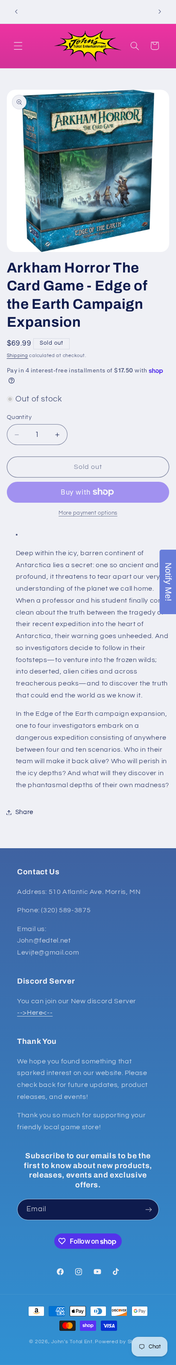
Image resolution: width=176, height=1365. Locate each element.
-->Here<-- (35, 1012)
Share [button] (24, 812)
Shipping (17, 355)
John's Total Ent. (72, 1341)
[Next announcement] (159, 11)
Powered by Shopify (121, 1341)
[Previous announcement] (16, 11)
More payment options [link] (88, 513)
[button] (18, 46)
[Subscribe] (148, 1209)
